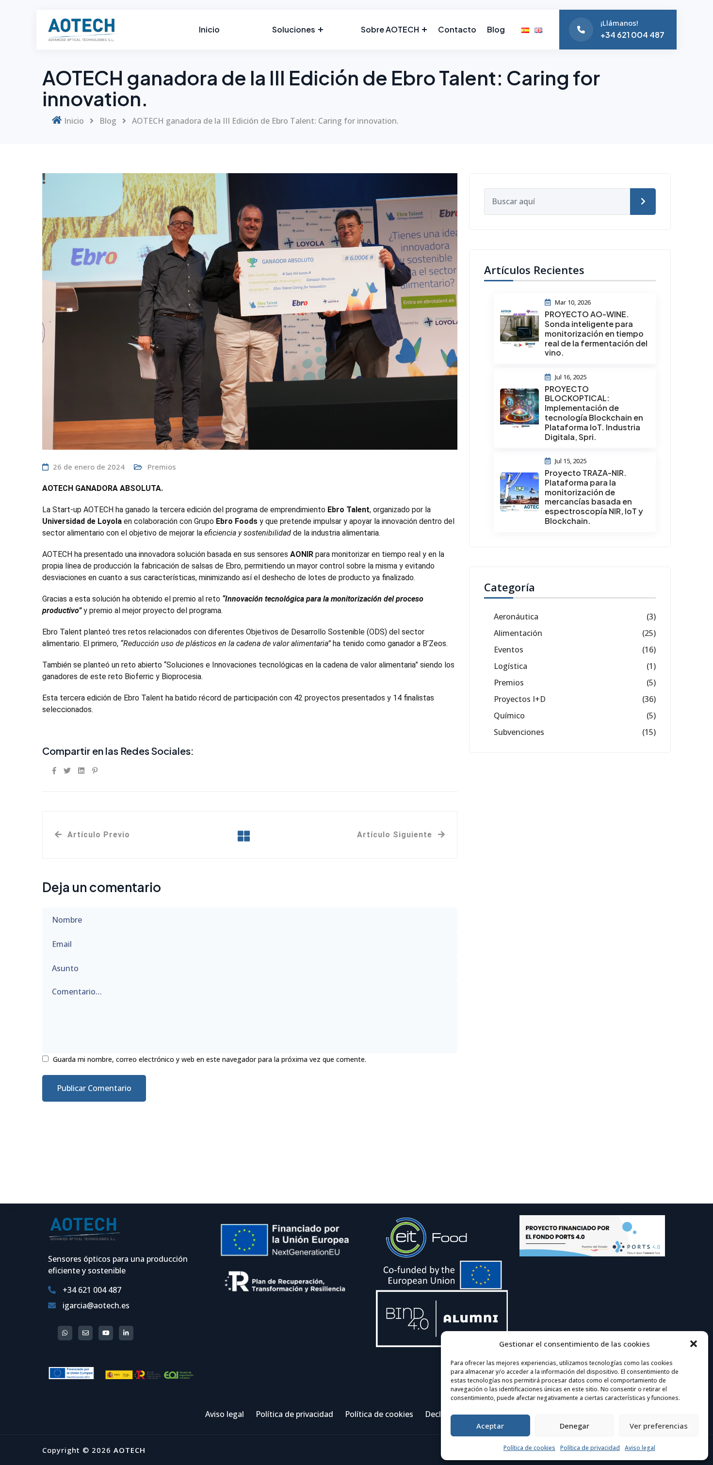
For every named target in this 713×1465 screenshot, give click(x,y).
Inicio (209, 29)
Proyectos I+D (520, 699)
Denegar (574, 1426)
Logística (510, 666)
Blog (496, 29)
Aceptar (490, 1426)
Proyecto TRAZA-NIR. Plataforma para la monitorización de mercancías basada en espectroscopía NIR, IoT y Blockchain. (594, 497)
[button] (693, 1344)
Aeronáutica (516, 616)
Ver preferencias (659, 1426)
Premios (161, 467)
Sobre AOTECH (390, 29)
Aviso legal (640, 1448)
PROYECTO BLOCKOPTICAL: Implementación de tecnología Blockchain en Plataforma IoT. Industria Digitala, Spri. (594, 413)
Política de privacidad (590, 1448)
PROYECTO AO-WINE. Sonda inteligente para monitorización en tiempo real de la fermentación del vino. (596, 333)
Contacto (457, 29)
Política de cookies (529, 1448)
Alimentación (518, 633)
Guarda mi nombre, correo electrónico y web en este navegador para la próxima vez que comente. (209, 1059)
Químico (509, 715)
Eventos (508, 649)
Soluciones (293, 29)
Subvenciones (519, 732)
